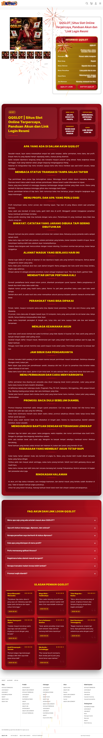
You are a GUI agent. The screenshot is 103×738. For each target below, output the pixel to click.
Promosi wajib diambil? (17, 573)
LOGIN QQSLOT (5, 690)
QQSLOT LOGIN (66, 87)
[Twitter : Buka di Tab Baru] (95, 735)
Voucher (65, 699)
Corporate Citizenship (89, 697)
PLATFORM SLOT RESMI (7, 694)
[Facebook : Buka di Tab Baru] (92, 735)
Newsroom (86, 718)
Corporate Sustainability (89, 699)
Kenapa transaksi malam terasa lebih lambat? (26, 566)
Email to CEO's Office (48, 717)
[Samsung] (6, 3)
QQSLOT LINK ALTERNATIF (28, 690)
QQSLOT (3, 697)
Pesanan (65, 692)
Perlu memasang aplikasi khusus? (22, 551)
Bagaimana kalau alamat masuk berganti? (25, 558)
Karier (85, 713)
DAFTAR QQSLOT (87, 87)
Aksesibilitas (87, 692)
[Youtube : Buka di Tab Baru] (100, 735)
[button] (91, 3)
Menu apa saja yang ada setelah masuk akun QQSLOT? (31, 520)
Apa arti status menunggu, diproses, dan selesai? (28, 528)
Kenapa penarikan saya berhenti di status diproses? (29, 535)
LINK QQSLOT (5, 692)
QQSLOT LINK (5, 701)
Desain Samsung (88, 723)
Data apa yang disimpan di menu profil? (24, 543)
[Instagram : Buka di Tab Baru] (97, 735)
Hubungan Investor (88, 716)
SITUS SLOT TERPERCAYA (7, 687)
